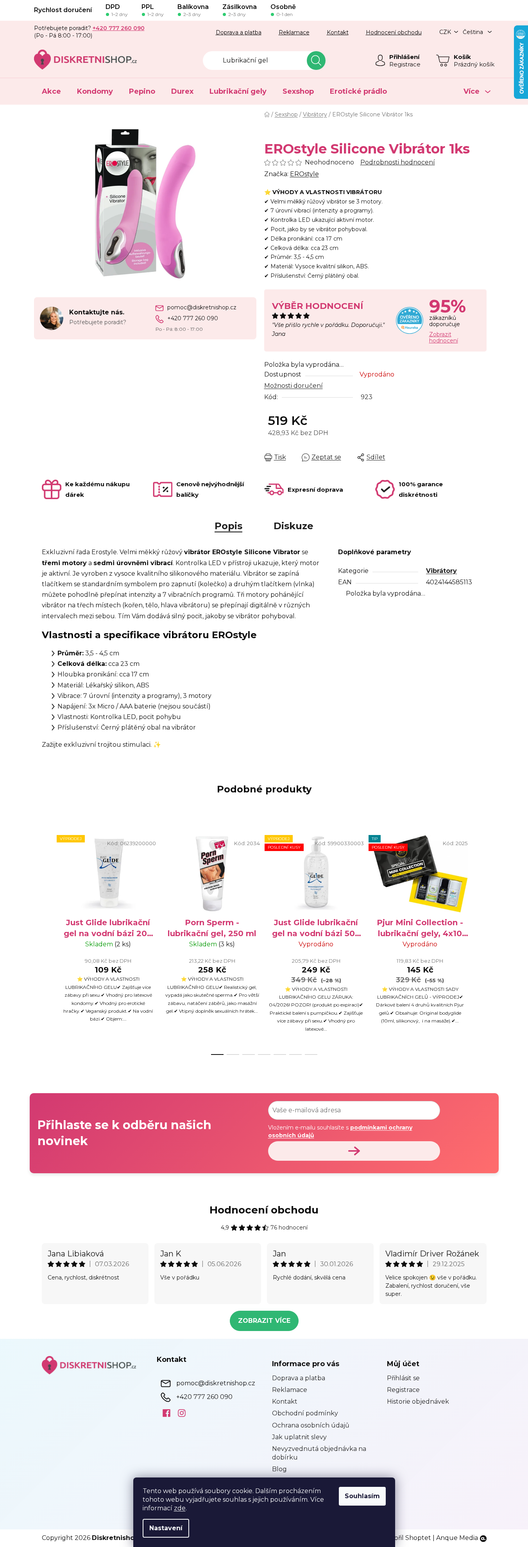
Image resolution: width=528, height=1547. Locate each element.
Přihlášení (404, 57)
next (480, 942)
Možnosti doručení (293, 385)
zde (180, 1508)
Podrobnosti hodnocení (397, 162)
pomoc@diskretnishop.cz (201, 307)
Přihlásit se (403, 1378)
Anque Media (457, 1538)
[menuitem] (51, 91)
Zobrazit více (264, 1320)
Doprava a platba (238, 32)
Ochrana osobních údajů (310, 1425)
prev (48, 942)
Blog (279, 1469)
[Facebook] (163, 1412)
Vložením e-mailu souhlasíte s (340, 1131)
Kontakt (338, 32)
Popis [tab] (228, 526)
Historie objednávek (418, 1401)
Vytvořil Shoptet (405, 1538)
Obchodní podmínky (305, 1413)
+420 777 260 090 (192, 318)
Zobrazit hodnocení (443, 337)
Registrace (405, 64)
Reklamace (294, 32)
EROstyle (304, 174)
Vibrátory (441, 571)
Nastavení (166, 1528)
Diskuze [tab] (293, 526)
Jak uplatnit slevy (299, 1437)
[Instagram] (179, 1412)
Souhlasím (362, 1496)
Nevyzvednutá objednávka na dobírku (319, 1453)
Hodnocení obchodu (394, 32)
